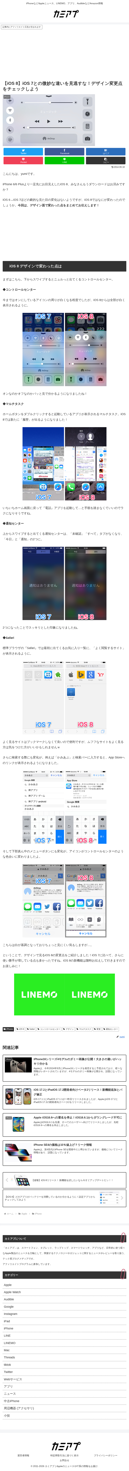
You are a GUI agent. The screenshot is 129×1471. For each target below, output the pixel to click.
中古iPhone (11, 1401)
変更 (99, 1029)
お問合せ (64, 1460)
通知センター (112, 1029)
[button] (106, 160)
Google (9, 1306)
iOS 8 (21, 1029)
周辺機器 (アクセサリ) (19, 1408)
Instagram (10, 1314)
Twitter (8, 1372)
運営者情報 (23, 1455)
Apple (8, 1285)
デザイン (70, 1029)
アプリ (8, 1386)
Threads (9, 1357)
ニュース (10, 1393)
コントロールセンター (50, 1029)
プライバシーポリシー (105, 1455)
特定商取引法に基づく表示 (64, 1455)
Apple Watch (12, 1292)
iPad (7, 1321)
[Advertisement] (64, 54)
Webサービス (13, 1379)
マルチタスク (85, 1029)
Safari (32, 1029)
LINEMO (9, 1343)
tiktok (7, 1364)
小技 (7, 1415)
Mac (7, 1350)
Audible (9, 1299)
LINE (7, 1335)
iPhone (9, 1029)
